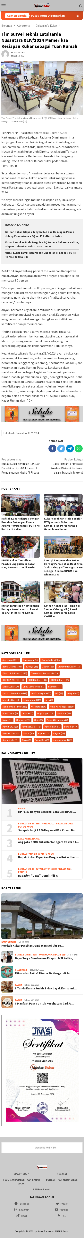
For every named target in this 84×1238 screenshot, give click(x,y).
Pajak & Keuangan (57, 719)
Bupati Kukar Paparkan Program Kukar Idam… (48, 857)
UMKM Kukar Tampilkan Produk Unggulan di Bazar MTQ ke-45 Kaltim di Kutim (18, 564)
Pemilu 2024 (10, 726)
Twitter (63, 1203)
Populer (43, 733)
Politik (28, 733)
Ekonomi (54, 686)
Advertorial (11, 659)
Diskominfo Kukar (15, 673)
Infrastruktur (11, 699)
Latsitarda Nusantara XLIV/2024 (21, 433)
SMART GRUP (21, 1174)
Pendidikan (52, 726)
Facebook (24, 1203)
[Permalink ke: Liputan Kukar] (5, 54)
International (32, 699)
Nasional (64, 713)
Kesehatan (38, 706)
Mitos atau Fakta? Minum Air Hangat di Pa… (43, 973)
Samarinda (10, 739)
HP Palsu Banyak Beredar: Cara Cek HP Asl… (47, 812)
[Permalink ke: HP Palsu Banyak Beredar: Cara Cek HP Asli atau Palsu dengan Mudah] (42, 781)
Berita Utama (12, 666)
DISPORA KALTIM (14, 679)
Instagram (24, 1210)
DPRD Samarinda (33, 686)
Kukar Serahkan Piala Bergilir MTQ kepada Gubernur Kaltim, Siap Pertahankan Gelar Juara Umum (63, 524)
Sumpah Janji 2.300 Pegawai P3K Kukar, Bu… (47, 830)
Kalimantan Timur (15, 706)
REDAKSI (62, 1174)
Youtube (63, 1210)
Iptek (49, 699)
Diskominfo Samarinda (44, 673)
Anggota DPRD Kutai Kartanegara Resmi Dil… (48, 842)
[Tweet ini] (61, 448)
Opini (38, 719)
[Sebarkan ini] (52, 448)
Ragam (59, 733)
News (7, 719)
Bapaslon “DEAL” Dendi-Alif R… (39, 875)
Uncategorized (62, 739)
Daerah (48, 666)
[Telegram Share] (70, 448)
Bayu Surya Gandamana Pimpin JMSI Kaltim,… (45, 958)
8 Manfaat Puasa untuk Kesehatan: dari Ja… (44, 1003)
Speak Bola (42, 739)
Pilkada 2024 (11, 733)
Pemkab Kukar (31, 726)
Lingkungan (45, 713)
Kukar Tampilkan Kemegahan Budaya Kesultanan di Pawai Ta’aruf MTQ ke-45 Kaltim (20, 609)
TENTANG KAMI (41, 1189)
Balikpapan (30, 659)
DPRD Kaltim (38, 679)
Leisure (27, 713)
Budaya (32, 666)
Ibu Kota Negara (41, 693)
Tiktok (24, 1215)
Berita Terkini (51, 659)
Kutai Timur (10, 713)
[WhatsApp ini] (79, 448)
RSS (64, 1215)
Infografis (73, 693)
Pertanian (70, 726)
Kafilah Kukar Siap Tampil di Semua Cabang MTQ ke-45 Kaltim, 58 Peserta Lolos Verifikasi (62, 611)
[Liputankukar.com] (42, 5)
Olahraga (23, 719)
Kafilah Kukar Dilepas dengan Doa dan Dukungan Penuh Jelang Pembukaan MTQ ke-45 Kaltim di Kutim (20, 524)
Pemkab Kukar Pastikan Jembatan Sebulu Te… (32, 945)
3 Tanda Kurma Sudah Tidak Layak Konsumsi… (46, 988)
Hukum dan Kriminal (15, 693)
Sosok (26, 739)
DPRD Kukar (11, 686)
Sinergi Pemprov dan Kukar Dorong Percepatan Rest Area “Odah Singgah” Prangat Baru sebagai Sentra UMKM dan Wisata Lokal (63, 567)
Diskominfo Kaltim (69, 666)
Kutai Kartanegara (62, 706)
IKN (59, 693)
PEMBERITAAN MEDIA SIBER (62, 1179)
